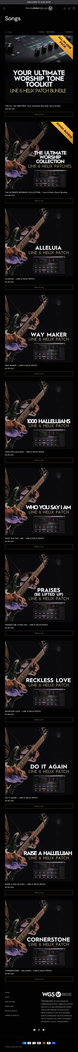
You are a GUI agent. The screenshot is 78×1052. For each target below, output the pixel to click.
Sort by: (42, 32)
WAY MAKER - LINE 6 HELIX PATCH (21, 365)
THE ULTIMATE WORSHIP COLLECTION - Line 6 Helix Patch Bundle (36, 192)
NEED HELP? (9, 1006)
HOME (7, 992)
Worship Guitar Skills (16, 1047)
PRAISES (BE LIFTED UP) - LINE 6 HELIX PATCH (26, 625)
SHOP (7, 997)
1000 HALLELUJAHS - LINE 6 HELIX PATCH (24, 452)
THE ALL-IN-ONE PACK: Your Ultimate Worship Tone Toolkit (33, 106)
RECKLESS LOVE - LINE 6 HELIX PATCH (23, 711)
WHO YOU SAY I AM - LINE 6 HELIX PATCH (24, 538)
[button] (4, 8)
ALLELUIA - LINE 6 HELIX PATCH (19, 279)
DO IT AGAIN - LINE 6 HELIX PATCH (21, 798)
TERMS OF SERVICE (12, 1015)
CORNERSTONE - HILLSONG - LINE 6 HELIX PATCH (28, 971)
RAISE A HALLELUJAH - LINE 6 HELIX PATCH (25, 884)
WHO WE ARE (10, 1002)
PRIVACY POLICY (11, 1011)
